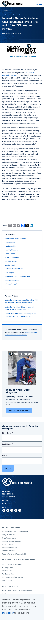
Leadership (6, 594)
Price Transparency (9, 538)
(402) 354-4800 (8, 503)
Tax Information (8, 574)
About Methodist (10, 586)
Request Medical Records (11, 541)
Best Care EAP (7, 580)
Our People (9, 272)
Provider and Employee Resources (18, 560)
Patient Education (8, 551)
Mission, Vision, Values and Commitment (17, 591)
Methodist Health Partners (12, 564)
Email (9, 455)
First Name (11, 433)
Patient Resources (11, 527)
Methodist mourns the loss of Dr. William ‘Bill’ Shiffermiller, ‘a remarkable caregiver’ (21, 301)
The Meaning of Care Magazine (17, 276)
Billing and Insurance (9, 535)
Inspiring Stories (11, 261)
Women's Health (11, 284)
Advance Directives (9, 548)
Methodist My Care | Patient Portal (15, 532)
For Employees (7, 568)
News (6, 10)
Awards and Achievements (15, 238)
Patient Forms (7, 544)
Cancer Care (10, 242)
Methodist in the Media (14, 269)
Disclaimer (8, 612)
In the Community (12, 257)
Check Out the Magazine (17, 410)
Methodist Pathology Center (12, 577)
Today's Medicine (12, 280)
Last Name (11, 444)
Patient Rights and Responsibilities (14, 554)
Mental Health (10, 265)
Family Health (10, 246)
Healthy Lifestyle (11, 250)
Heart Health (10, 254)
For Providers (7, 571)
